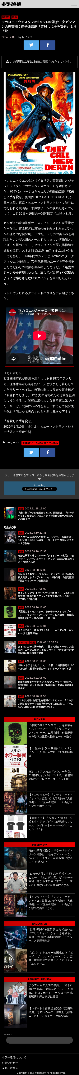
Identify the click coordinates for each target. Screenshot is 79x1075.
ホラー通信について (14, 1057)
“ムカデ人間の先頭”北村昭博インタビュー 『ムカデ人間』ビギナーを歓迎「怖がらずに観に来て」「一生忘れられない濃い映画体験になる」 (45, 703)
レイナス (27, 37)
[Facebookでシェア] (47, 45)
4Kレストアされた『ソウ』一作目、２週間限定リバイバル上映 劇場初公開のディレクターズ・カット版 (51, 775)
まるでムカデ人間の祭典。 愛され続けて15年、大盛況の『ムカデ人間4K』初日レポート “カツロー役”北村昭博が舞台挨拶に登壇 (46, 649)
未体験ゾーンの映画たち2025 (40, 442)
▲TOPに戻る (10, 1067)
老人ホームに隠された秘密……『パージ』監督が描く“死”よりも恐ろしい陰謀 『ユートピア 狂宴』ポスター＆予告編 (46, 540)
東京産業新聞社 (38, 1073)
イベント (23, 642)
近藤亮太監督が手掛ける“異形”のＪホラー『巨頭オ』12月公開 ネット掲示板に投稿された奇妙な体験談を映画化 (46, 685)
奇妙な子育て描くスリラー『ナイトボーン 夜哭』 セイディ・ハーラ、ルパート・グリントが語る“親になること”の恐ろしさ (46, 558)
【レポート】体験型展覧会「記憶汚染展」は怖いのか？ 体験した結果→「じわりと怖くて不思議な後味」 (51, 1012)
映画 (14, 17)
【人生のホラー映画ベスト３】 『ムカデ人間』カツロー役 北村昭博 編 (52, 752)
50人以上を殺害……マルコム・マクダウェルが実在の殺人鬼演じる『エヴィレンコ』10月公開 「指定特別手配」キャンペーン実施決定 (46, 577)
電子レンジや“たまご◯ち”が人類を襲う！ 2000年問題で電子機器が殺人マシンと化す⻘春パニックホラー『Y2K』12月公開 (46, 596)
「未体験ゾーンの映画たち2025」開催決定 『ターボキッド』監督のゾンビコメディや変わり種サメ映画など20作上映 (46, 516)
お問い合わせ (10, 1062)
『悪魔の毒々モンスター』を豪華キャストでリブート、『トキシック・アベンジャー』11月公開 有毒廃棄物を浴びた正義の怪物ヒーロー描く (46, 614)
